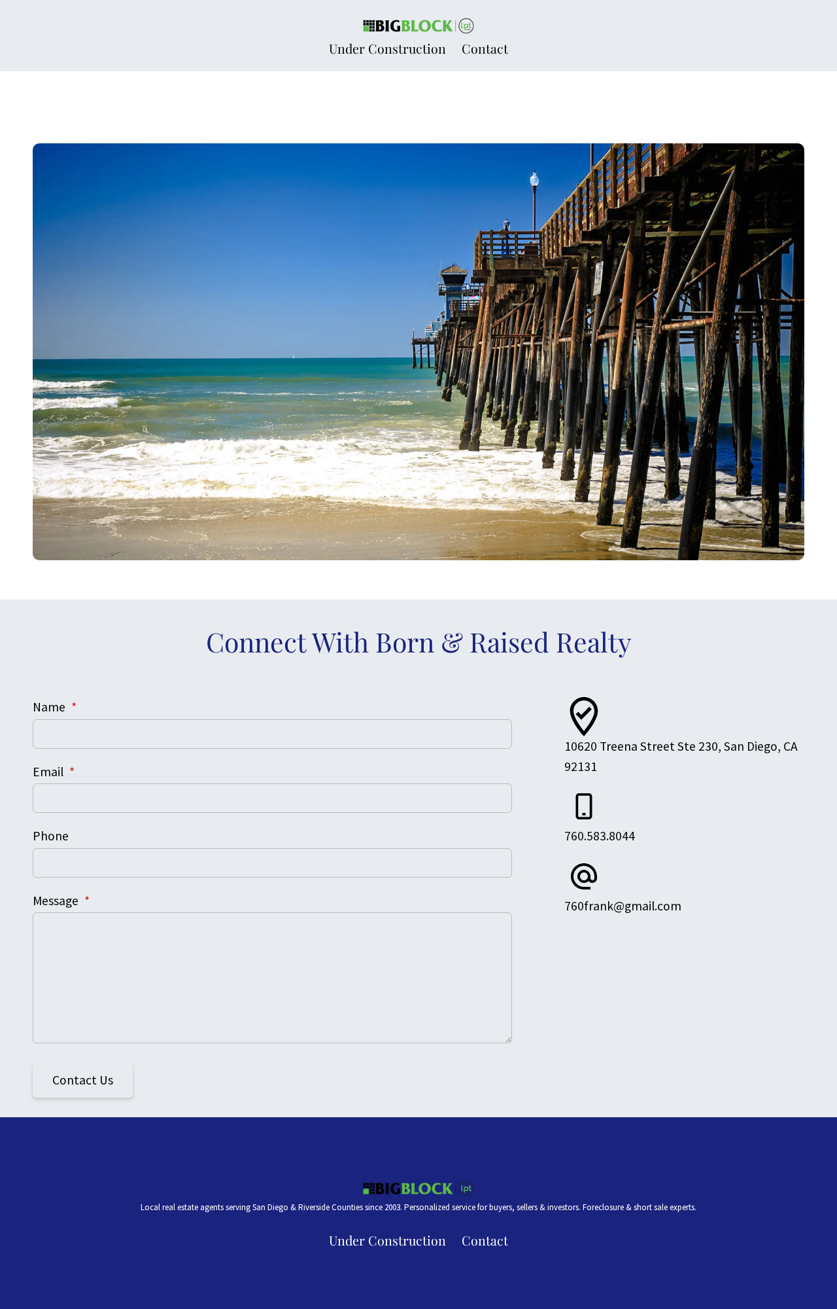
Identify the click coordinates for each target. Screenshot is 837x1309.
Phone (51, 836)
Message (61, 900)
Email (54, 772)
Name (55, 707)
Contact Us (82, 1080)
